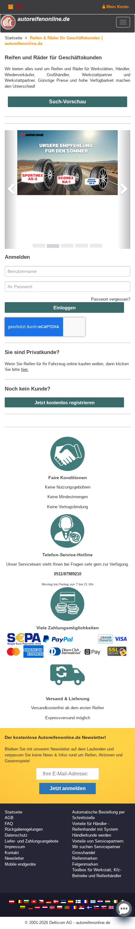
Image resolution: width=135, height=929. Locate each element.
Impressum (15, 846)
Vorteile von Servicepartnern (97, 841)
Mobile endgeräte (20, 864)
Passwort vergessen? (110, 299)
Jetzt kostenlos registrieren (64, 402)
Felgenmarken (85, 864)
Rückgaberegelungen (24, 829)
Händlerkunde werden (91, 835)
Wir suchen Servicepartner (96, 846)
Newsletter (14, 858)
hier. (25, 369)
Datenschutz (16, 835)
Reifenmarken (84, 858)
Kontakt (12, 852)
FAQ (9, 823)
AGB (9, 817)
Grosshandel (83, 852)
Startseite (13, 812)
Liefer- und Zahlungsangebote (31, 841)
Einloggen (64, 307)
